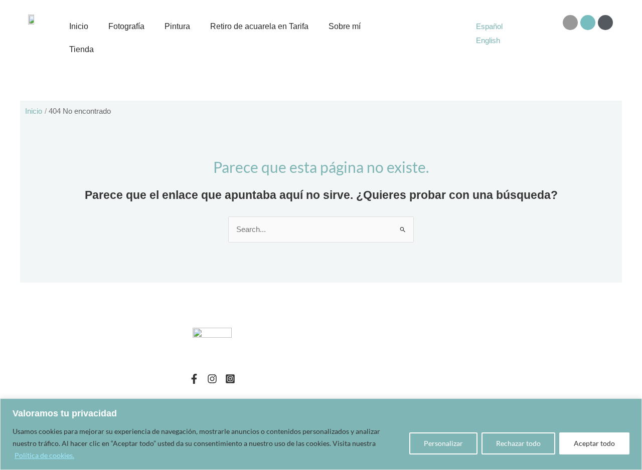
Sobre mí (345, 26)
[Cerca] (631, 407)
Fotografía (126, 26)
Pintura (177, 26)
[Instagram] (212, 379)
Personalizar (443, 443)
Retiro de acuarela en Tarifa (259, 26)
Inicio (78, 26)
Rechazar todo (518, 443)
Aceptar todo (594, 443)
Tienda (81, 49)
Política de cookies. (44, 455)
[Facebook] (194, 379)
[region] (321, 434)
